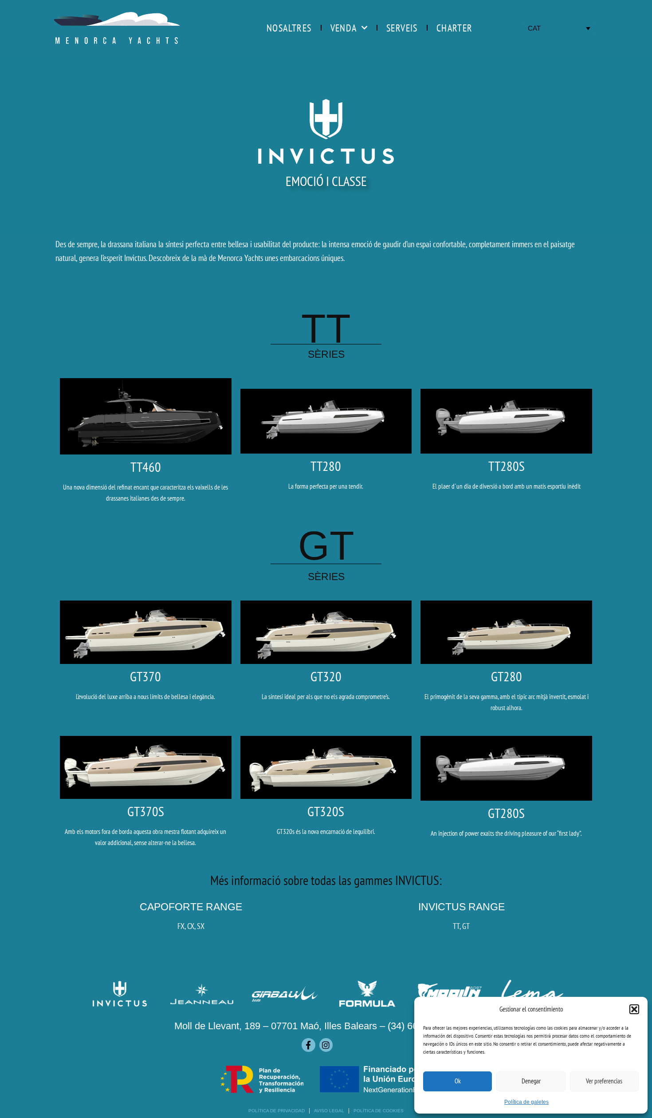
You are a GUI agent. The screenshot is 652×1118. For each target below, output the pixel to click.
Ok (458, 1081)
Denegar (531, 1081)
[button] (634, 1009)
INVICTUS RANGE (461, 907)
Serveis (402, 28)
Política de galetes (526, 1102)
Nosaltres (289, 28)
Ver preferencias (604, 1081)
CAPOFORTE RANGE (191, 907)
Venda (343, 28)
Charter (454, 28)
